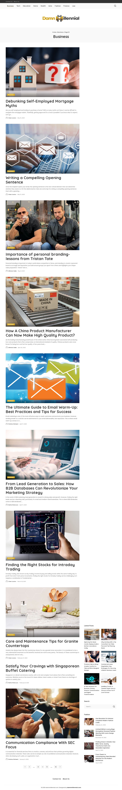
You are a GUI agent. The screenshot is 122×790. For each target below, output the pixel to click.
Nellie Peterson (13, 505)
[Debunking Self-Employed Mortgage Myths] (42, 72)
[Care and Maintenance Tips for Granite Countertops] (42, 612)
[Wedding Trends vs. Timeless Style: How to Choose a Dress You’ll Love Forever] (108, 678)
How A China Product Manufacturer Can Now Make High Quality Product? (40, 333)
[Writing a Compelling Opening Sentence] (42, 149)
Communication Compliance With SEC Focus (40, 744)
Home (54, 32)
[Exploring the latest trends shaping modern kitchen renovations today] (91, 634)
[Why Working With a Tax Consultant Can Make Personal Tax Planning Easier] (108, 634)
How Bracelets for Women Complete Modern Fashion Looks (104, 720)
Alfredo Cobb (12, 271)
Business (60, 32)
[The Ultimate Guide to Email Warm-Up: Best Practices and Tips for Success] (42, 378)
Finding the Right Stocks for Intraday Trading (40, 566)
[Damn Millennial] (61, 18)
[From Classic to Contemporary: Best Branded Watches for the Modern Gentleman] (89, 758)
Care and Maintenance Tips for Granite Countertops (42, 643)
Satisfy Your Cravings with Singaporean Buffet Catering (42, 668)
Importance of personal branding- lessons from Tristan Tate (38, 256)
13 (55, 767)
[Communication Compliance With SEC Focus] (42, 713)
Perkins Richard (13, 424)
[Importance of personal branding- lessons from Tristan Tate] (42, 225)
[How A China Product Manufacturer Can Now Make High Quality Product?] (42, 302)
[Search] (115, 6)
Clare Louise (12, 118)
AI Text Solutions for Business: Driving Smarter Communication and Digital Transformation (91, 690)
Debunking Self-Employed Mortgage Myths (40, 103)
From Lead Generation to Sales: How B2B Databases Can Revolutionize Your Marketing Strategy (42, 488)
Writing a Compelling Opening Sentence (33, 179)
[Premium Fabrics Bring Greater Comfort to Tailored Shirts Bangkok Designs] (91, 656)
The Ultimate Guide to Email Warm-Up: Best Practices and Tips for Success (42, 409)
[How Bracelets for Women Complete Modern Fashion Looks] (89, 721)
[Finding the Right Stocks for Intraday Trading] (42, 535)
